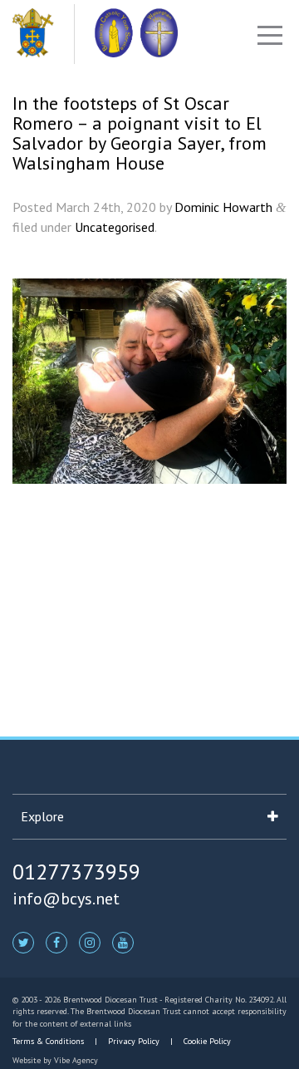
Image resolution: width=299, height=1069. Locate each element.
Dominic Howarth (223, 207)
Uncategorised (114, 227)
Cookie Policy (206, 1041)
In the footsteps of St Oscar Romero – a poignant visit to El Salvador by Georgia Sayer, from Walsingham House (139, 133)
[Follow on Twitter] (23, 942)
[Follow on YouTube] (123, 942)
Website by (55, 1060)
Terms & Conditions (49, 1041)
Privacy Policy (133, 1041)
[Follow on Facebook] (56, 942)
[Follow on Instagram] (89, 942)
